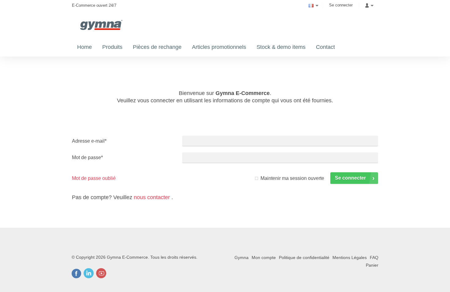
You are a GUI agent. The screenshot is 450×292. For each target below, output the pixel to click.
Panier (372, 265)
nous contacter (152, 197)
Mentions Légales (349, 257)
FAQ (374, 257)
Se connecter (341, 5)
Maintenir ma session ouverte (292, 178)
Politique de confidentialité (304, 257)
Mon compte (264, 257)
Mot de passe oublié (94, 178)
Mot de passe (87, 157)
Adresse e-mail (89, 141)
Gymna (241, 257)
